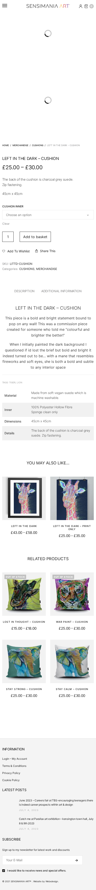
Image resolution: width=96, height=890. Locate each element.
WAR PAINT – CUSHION (72, 621)
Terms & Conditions (14, 766)
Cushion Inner (12, 206)
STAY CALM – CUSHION (72, 689)
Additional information (61, 291)
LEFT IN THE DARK (24, 526)
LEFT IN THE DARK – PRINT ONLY (72, 528)
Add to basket (35, 237)
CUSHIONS (37, 145)
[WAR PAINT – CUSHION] (72, 594)
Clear (6, 223)
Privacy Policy (11, 773)
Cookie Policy (11, 780)
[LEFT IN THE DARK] (24, 498)
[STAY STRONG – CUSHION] (24, 661)
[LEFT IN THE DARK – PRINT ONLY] (72, 498)
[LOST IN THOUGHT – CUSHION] (24, 594)
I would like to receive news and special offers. (36, 870)
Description (24, 291)
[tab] (24, 291)
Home (5, 145)
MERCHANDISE (20, 145)
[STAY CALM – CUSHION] (72, 661)
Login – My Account (14, 758)
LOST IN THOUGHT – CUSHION (24, 621)
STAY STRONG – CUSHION (24, 689)
